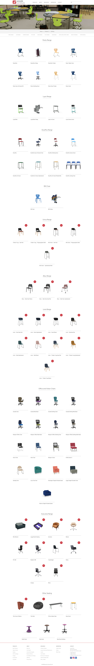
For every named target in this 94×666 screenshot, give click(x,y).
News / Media (43, 659)
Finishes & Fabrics (44, 648)
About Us (28, 648)
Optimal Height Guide (44, 657)
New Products (15, 648)
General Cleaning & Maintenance (46, 650)
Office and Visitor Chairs (64, 34)
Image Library (58, 648)
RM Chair (33, 34)
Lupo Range (18, 34)
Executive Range (74, 34)
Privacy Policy (29, 659)
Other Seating (82, 34)
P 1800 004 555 (73, 652)
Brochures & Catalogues (45, 655)
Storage (14, 655)
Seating (14, 652)
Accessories (15, 657)
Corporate (14, 659)
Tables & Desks (15, 650)
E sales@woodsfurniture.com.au (75, 655)
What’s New (58, 652)
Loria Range (54, 34)
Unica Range (39, 34)
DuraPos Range (26, 34)
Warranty (28, 657)
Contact (60, 2)
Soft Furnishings (15, 653)
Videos (57, 650)
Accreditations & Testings (31, 655)
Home (41, 31)
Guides (42, 652)
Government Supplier (30, 652)
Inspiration (53, 2)
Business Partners (30, 653)
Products (47, 31)
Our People (29, 650)
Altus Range (47, 34)
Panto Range (11, 34)
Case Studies (43, 653)
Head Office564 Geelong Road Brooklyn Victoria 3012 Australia (75, 649)
